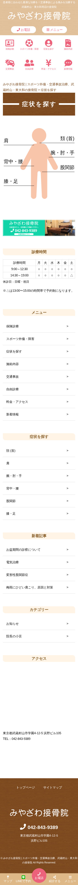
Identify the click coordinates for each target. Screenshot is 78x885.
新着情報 (68, 69)
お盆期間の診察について (23, 549)
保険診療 (10, 49)
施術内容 (68, 49)
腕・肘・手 (62, 152)
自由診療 (29, 69)
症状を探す (48, 49)
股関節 (67, 167)
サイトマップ (52, 787)
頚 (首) (67, 138)
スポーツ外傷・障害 (29, 49)
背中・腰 (13, 161)
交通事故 (10, 69)
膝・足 (11, 181)
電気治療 (12, 562)
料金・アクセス (48, 69)
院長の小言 (14, 636)
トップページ (25, 787)
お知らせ (12, 623)
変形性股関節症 (17, 575)
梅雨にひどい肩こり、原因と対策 (29, 587)
